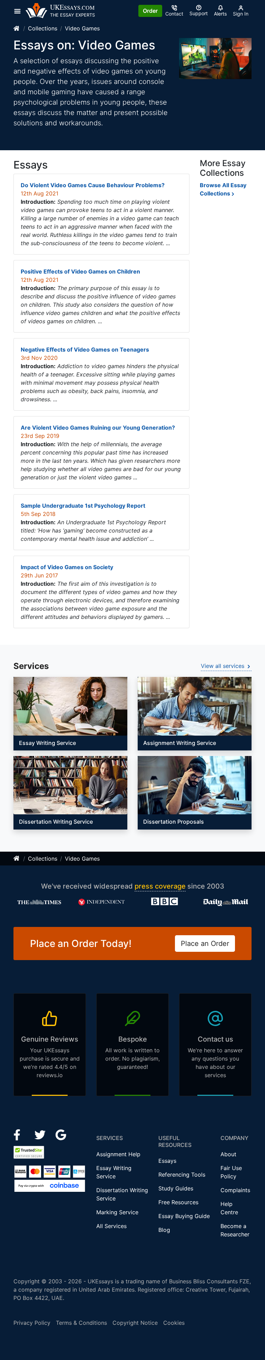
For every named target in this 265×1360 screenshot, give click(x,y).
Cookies (174, 1322)
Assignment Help (118, 1154)
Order (150, 10)
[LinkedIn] (41, 1134)
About (228, 1154)
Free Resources (178, 1202)
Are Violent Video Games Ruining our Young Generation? (98, 427)
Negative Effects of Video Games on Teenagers (85, 349)
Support (198, 13)
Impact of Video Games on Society (67, 567)
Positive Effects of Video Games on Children (80, 271)
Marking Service (117, 1212)
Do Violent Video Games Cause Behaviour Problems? (93, 185)
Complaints (235, 1190)
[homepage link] (16, 28)
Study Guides (175, 1188)
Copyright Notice (135, 1322)
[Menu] (19, 10)
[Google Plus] (61, 1134)
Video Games (82, 28)
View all (222, 665)
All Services (111, 1226)
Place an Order (205, 943)
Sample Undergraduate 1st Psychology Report (83, 505)
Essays (167, 1160)
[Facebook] (19, 1134)
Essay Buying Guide (184, 1216)
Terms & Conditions (81, 1322)
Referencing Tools (181, 1174)
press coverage (160, 886)
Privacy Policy (31, 1322)
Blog (164, 1229)
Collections (42, 28)
